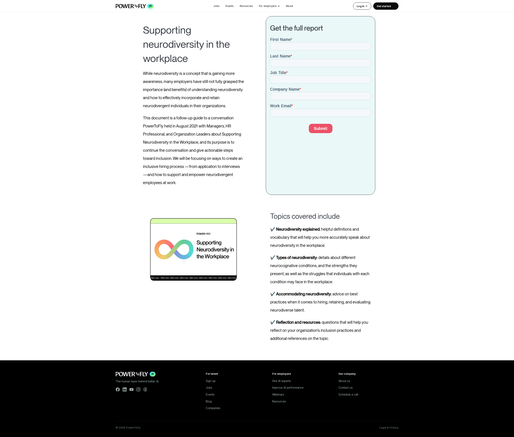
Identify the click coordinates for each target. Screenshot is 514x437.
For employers (268, 5)
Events (230, 5)
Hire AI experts (281, 381)
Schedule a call (348, 394)
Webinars (278, 394)
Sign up (210, 381)
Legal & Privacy (388, 427)
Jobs (216, 5)
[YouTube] (131, 389)
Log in (360, 6)
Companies (213, 408)
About (289, 5)
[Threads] (145, 389)
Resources (246, 5)
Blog (209, 401)
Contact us (345, 387)
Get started (384, 6)
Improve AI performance (288, 387)
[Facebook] (118, 389)
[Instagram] (138, 389)
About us (344, 381)
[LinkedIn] (125, 389)
